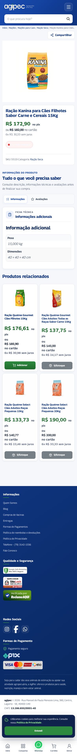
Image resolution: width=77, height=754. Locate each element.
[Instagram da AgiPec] (7, 629)
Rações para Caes (26, 27)
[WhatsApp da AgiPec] (25, 629)
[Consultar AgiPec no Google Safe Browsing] (15, 570)
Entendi (38, 730)
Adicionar (22, 365)
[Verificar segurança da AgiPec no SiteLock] (12, 582)
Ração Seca (42, 27)
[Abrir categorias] (68, 7)
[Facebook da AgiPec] (16, 629)
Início (4, 27)
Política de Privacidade (29, 722)
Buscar (68, 18)
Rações (12, 27)
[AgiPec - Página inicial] (19, 7)
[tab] (15, 199)
